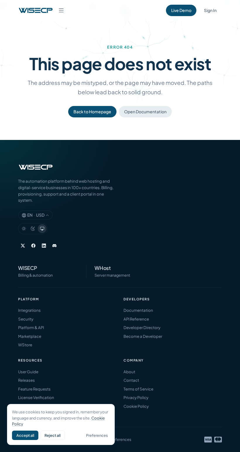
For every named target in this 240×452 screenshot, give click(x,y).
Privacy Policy (136, 397)
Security (25, 318)
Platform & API (31, 327)
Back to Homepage (92, 111)
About (129, 371)
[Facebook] (33, 245)
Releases (26, 380)
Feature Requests (34, 388)
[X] (23, 245)
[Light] (23, 228)
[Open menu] (61, 10)
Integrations (29, 310)
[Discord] (54, 245)
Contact (131, 380)
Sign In (210, 10)
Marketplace (29, 336)
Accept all (25, 435)
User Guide (28, 371)
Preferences (97, 435)
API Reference (136, 318)
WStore (25, 344)
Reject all (52, 435)
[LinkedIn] (44, 245)
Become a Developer (143, 336)
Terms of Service (138, 388)
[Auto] (42, 228)
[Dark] (33, 228)
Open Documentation (145, 111)
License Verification (36, 397)
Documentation (138, 310)
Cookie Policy (136, 406)
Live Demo (181, 10)
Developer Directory (142, 327)
